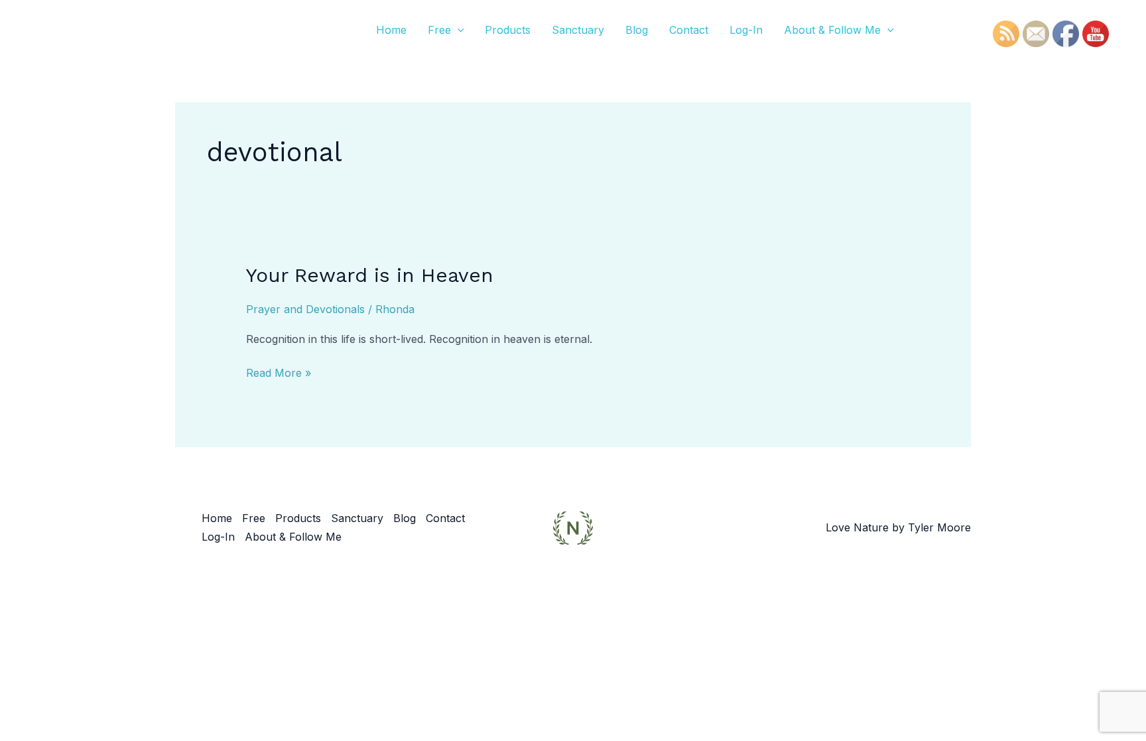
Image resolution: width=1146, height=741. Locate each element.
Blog (636, 29)
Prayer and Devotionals (305, 309)
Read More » (278, 371)
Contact (688, 29)
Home (391, 29)
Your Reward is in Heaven (369, 275)
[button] (457, 30)
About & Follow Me (832, 29)
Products (508, 29)
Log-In (746, 29)
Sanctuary (578, 29)
